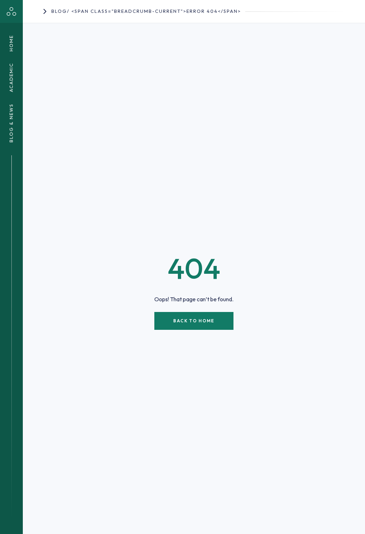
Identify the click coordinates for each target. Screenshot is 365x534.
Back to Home (194, 320)
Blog (59, 11)
